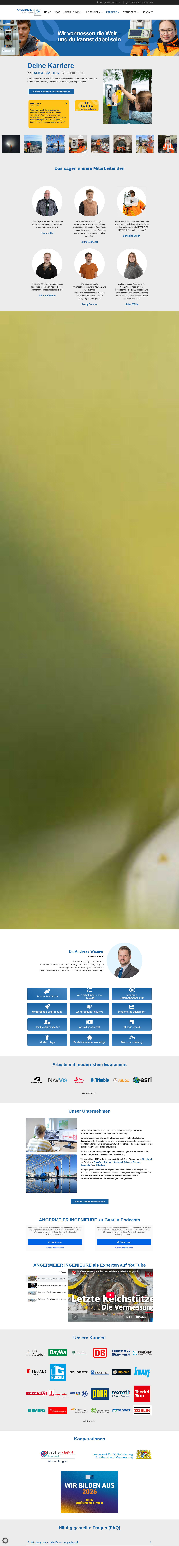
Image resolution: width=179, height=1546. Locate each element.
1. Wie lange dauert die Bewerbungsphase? (53, 1542)
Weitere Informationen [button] (55, 1248)
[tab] (47, 1278)
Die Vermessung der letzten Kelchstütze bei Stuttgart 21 (50, 1278)
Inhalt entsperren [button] (55, 1242)
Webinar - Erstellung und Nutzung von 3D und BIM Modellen (49, 1299)
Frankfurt (98, 1162)
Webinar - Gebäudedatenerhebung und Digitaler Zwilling (49, 1292)
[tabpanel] (110, 1295)
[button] (132, 201)
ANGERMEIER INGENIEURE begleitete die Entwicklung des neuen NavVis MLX (49, 1285)
